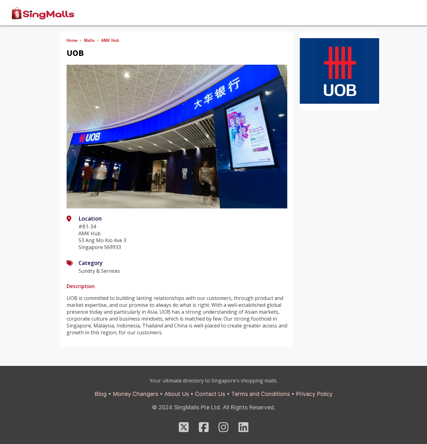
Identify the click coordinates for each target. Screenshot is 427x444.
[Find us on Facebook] (204, 429)
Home (72, 40)
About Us (176, 394)
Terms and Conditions (260, 394)
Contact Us (210, 394)
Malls (89, 40)
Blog (101, 394)
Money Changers (135, 394)
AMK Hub (110, 40)
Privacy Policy (314, 394)
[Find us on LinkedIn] (244, 429)
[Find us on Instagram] (224, 429)
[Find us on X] (184, 429)
